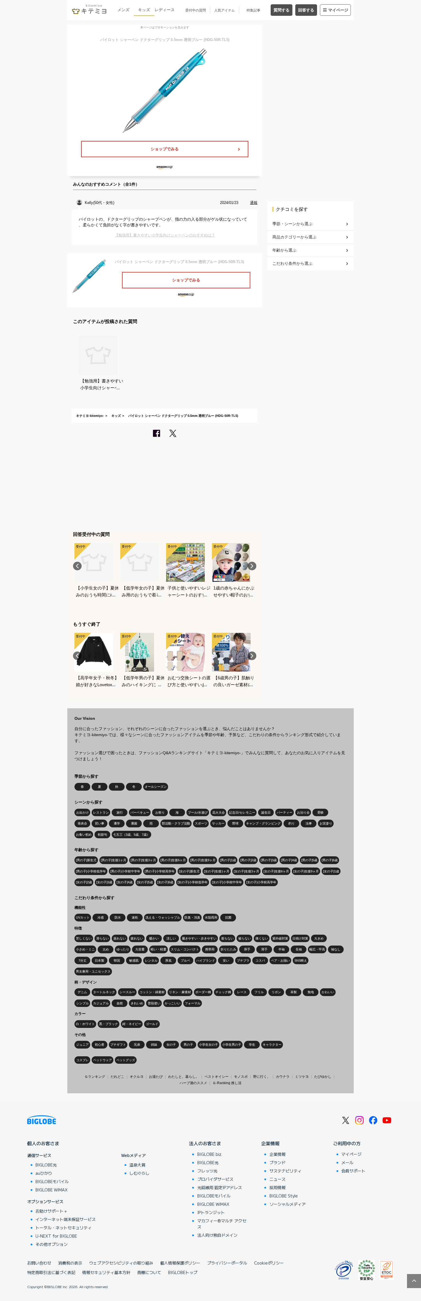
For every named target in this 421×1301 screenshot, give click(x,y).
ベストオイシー (216, 1077)
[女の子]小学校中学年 (227, 882)
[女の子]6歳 (165, 882)
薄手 (264, 949)
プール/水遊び (198, 812)
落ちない (227, 938)
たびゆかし (322, 1077)
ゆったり (123, 949)
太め (106, 949)
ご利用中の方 (347, 1143)
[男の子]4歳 (289, 860)
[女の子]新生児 (189, 871)
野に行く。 (261, 1077)
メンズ (123, 9)
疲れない (137, 938)
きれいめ (137, 1003)
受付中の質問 (195, 10)
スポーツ (201, 823)
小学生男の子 (231, 1044)
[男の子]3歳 (269, 860)
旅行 (120, 812)
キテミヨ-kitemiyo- (90, 415)
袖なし (336, 949)
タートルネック (104, 992)
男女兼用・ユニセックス (93, 971)
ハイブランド (205, 960)
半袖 (281, 949)
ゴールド (152, 1024)
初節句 (102, 834)
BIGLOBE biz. (210, 1154)
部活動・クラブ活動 (176, 823)
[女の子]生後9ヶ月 (306, 871)
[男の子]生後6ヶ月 (173, 860)
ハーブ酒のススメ (193, 1083)
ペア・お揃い (280, 960)
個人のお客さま (43, 1143)
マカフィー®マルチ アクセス (221, 1224)
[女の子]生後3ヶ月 (246, 871)
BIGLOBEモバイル (52, 1181)
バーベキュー (139, 812)
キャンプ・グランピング (263, 823)
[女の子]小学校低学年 (193, 882)
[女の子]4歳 (125, 882)
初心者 (99, 1044)
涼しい (171, 938)
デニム (82, 992)
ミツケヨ (302, 1077)
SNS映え (300, 960)
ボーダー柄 (203, 992)
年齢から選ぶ (284, 250)
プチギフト (118, 1044)
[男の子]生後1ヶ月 (113, 860)
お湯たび (156, 1077)
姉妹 (154, 1044)
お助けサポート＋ (52, 1211)
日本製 (99, 960)
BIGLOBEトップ (182, 1272)
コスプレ (82, 1060)
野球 (235, 823)
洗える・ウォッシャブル (162, 917)
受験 (320, 812)
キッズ (144, 9)
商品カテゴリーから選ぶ (294, 237)
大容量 (140, 949)
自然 (120, 1003)
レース (242, 992)
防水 (118, 917)
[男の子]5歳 (309, 860)
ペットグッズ (125, 1060)
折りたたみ (228, 949)
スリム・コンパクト (185, 949)
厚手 (247, 949)
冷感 (100, 917)
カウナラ (283, 1077)
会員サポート (353, 1171)
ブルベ (185, 960)
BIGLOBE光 (46, 1165)
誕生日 (266, 812)
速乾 (135, 917)
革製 (293, 992)
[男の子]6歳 (330, 860)
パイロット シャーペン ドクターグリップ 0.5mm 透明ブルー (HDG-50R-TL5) (183, 415)
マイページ (338, 10)
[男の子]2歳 (248, 860)
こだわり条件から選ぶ (292, 263)
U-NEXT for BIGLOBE (56, 1236)
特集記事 (253, 10)
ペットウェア (102, 1060)
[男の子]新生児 (86, 860)
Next (252, 566)
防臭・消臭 (192, 917)
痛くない (261, 938)
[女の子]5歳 (145, 882)
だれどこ (117, 1077)
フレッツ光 (207, 1171)
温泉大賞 (137, 1165)
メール (347, 1162)
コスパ (260, 960)
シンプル (82, 1003)
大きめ (319, 938)
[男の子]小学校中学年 (125, 871)
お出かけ (82, 812)
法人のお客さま (205, 1143)
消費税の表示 (70, 1263)
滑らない (102, 938)
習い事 (99, 823)
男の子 (188, 1044)
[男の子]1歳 (228, 860)
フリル (259, 992)
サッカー (218, 823)
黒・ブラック (108, 1024)
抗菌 (228, 917)
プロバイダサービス (215, 1179)
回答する (306, 10)
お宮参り (326, 823)
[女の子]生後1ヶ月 (216, 871)
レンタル (151, 960)
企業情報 (270, 1143)
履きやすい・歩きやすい (199, 938)
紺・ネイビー (131, 1024)
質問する (282, 10)
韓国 (117, 960)
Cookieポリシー (269, 1263)
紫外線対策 (280, 938)
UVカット (83, 917)
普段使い (154, 1003)
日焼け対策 (300, 938)
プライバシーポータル (227, 1263)
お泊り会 (303, 812)
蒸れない (119, 938)
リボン (276, 992)
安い (226, 960)
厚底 (168, 960)
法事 (309, 823)
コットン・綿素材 (152, 992)
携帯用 (210, 949)
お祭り (160, 812)
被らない (244, 938)
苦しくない (84, 938)
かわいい (328, 992)
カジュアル (101, 1003)
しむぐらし (139, 1173)
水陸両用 (211, 917)
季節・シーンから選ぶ (292, 223)
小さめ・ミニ (85, 949)
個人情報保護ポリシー (180, 1263)
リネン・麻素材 (180, 992)
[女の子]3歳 (104, 882)
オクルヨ (136, 1077)
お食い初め (84, 834)
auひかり (44, 1173)
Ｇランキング (94, 1077)
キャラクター (272, 1044)
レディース (165, 9)
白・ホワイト (85, 1024)
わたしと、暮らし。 (183, 1077)
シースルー (127, 992)
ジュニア (82, 1044)
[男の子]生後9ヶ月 (203, 860)
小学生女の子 (208, 1044)
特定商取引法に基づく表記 (51, 1272)
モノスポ (241, 1077)
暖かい (154, 938)
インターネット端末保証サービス (66, 1219)
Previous (77, 566)
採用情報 (277, 1187)
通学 (117, 823)
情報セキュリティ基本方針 (106, 1272)
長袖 (299, 949)
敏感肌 (134, 960)
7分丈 (82, 960)
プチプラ (243, 960)
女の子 (171, 1044)
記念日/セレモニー (242, 812)
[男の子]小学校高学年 (160, 871)
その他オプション (52, 1244)
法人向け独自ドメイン (217, 1235)
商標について (149, 1272)
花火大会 (218, 812)
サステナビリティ (285, 1171)
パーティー (284, 812)
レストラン (101, 812)
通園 (134, 823)
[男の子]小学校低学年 (91, 871)
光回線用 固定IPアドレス (219, 1187)
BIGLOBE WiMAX (52, 1190)
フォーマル (192, 1003)
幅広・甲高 (317, 949)
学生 (252, 1044)
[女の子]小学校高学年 (261, 882)
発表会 (82, 823)
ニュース (277, 1179)
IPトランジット (211, 1212)
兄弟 (137, 1044)
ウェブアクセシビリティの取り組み (121, 1263)
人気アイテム (224, 10)
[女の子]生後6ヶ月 (276, 871)
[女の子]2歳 (84, 882)
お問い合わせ (39, 1263)
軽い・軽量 (158, 949)
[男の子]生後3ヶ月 (143, 860)
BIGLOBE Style (283, 1196)
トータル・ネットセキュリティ (64, 1227)
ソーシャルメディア (287, 1204)
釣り (291, 823)
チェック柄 (223, 992)
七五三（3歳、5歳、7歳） (131, 834)
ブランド (277, 1162)
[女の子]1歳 (331, 871)
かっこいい (172, 1003)
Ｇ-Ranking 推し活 (227, 1083)
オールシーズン (156, 786)
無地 (311, 992)
